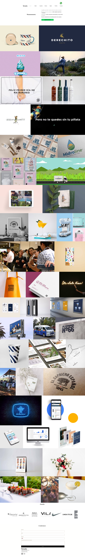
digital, (56, 11)
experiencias (59, 11)
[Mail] (24, 554)
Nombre (22, 529)
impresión (43, 12)
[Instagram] (22, 554)
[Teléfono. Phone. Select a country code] (22, 538)
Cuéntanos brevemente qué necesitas (26, 540)
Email (22, 533)
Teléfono (22, 536)
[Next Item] (76, 514)
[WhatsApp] (61, 3)
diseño (53, 11)
